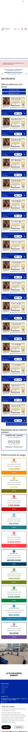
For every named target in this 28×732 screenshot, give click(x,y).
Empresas (3, 688)
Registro (3, 691)
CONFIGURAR (5, 720)
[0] (23, 29)
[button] (2, 74)
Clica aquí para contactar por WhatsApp (10, 701)
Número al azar (14, 93)
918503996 (5, 700)
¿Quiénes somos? (5, 684)
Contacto (3, 687)
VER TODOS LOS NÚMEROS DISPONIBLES (16, 424)
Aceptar (6, 727)
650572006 (4, 703)
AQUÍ (13, 722)
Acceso (18, 29)
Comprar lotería (4, 685)
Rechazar (19, 727)
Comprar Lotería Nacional (14, 618)
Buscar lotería (14, 90)
